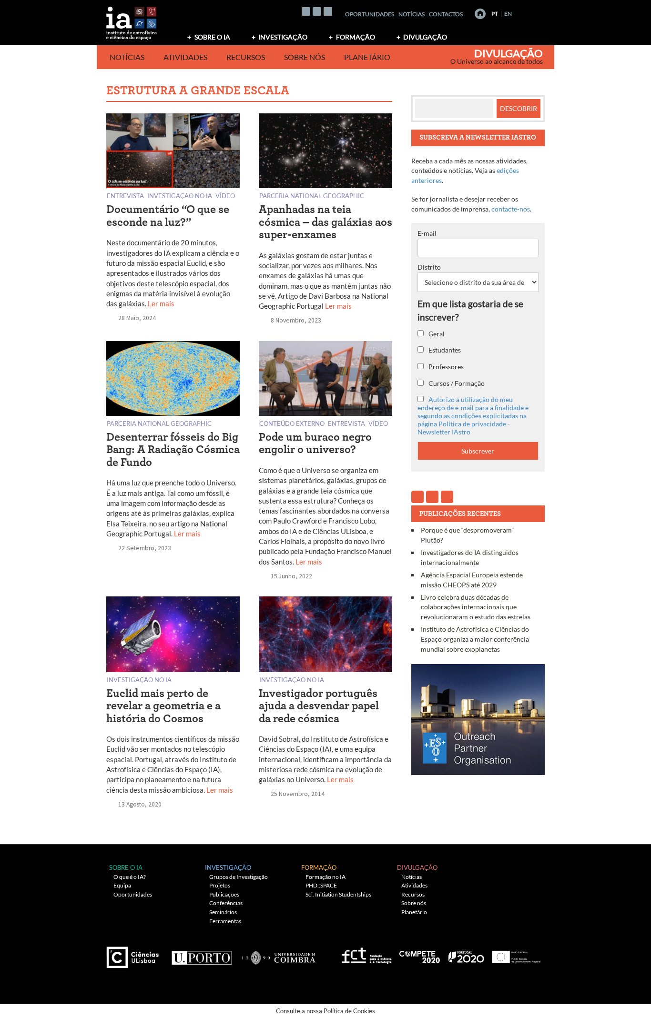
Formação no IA (325, 876)
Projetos (219, 885)
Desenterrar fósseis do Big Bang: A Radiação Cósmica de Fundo (173, 450)
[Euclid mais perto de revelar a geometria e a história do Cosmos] (173, 636)
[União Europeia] (514, 953)
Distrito (429, 267)
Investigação (282, 37)
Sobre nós (304, 56)
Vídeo (225, 195)
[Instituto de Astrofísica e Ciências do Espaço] (132, 20)
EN (508, 13)
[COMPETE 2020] (420, 953)
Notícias (411, 14)
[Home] (480, 14)
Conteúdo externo (292, 423)
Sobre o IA (212, 37)
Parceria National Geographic (311, 195)
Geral (436, 334)
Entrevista (125, 195)
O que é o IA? (129, 876)
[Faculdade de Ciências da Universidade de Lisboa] (134, 953)
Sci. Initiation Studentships (338, 894)
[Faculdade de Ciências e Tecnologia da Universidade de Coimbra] (278, 953)
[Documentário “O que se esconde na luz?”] (173, 152)
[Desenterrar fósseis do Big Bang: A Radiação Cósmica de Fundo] (173, 380)
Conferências (226, 903)
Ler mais (161, 303)
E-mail (427, 233)
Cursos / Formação (456, 383)
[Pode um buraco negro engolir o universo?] (325, 380)
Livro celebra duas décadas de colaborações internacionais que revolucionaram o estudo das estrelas (475, 607)
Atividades (185, 56)
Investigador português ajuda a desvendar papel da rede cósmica (319, 706)
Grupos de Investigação (238, 876)
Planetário (367, 56)
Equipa (122, 885)
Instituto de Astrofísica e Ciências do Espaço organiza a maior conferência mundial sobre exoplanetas (475, 639)
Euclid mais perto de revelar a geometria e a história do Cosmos (163, 706)
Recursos (245, 56)
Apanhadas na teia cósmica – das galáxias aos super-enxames (325, 222)
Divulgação (425, 37)
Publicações (224, 894)
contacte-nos (510, 209)
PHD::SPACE (321, 885)
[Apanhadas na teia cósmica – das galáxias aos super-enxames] (325, 152)
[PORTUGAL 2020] (466, 953)
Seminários (223, 912)
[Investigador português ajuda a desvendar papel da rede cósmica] (325, 636)
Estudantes (444, 350)
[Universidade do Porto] (201, 953)
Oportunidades (369, 14)
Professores (445, 367)
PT (494, 13)
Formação (355, 37)
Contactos (446, 14)
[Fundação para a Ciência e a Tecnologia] (365, 953)
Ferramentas (225, 921)
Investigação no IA (179, 195)
